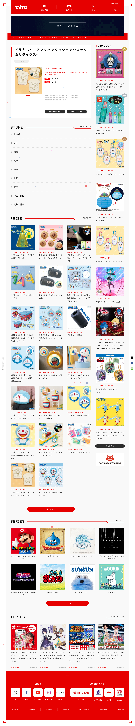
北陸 (16, 178)
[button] (28, 95)
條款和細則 (103, 709)
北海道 (17, 134)
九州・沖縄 (19, 204)
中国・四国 (19, 196)
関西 (16, 187)
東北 (16, 143)
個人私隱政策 (84, 709)
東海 (16, 169)
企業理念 (32, 709)
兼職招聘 (66, 709)
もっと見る (51, 509)
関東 (16, 160)
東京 (16, 152)
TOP (13, 37)
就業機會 (49, 709)
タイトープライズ (26, 37)
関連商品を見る (77, 111)
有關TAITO (115, 3)
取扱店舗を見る (55, 111)
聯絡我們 (121, 709)
